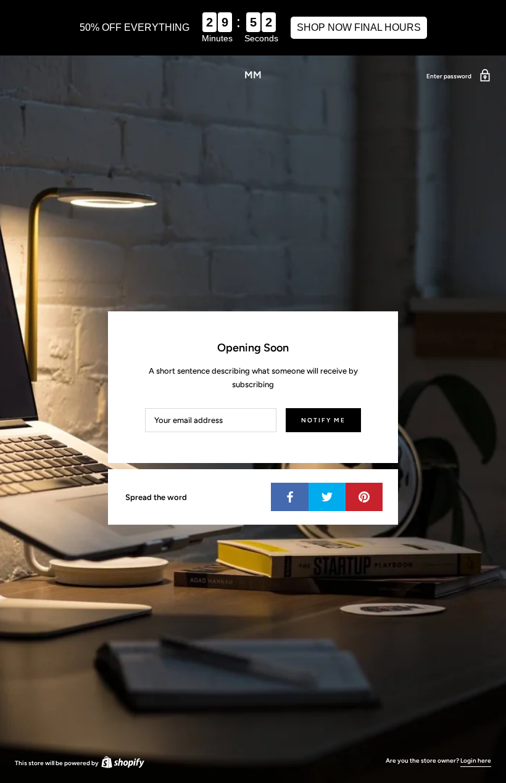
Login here (475, 760)
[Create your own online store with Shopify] (122, 763)
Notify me (323, 420)
